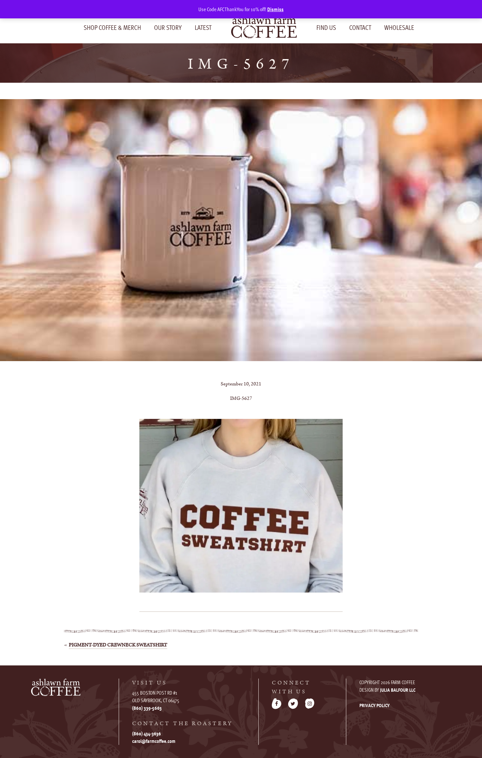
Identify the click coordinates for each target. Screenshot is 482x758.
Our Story (168, 27)
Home (264, 26)
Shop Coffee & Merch (112, 27)
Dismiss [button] (275, 9)
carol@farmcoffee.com (153, 741)
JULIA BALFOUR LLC (397, 689)
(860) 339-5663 (147, 707)
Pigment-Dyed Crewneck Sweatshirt (118, 644)
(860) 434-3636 (146, 733)
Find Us (326, 27)
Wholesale (399, 27)
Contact (360, 27)
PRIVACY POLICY (374, 705)
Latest (203, 27)
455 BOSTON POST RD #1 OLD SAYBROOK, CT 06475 (155, 696)
